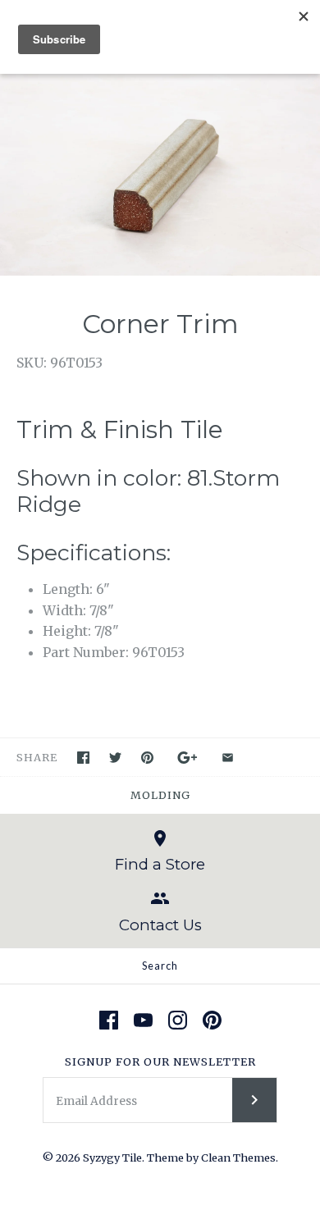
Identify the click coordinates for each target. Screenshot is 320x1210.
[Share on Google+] (187, 757)
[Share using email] (228, 757)
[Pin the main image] (147, 757)
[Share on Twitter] (115, 757)
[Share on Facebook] (83, 757)
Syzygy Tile (112, 1157)
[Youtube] (143, 1020)
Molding (160, 794)
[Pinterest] (212, 1020)
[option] (160, 169)
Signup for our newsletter (160, 1061)
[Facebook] (108, 1020)
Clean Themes (238, 1157)
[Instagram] (177, 1020)
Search (160, 965)
